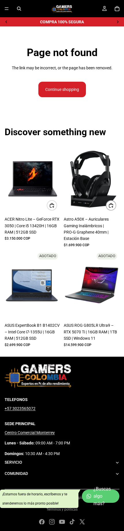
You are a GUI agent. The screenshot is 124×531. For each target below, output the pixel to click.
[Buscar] (19, 8)
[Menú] (6, 8)
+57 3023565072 (20, 408)
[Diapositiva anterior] (6, 22)
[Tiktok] (72, 521)
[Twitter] (82, 521)
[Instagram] (51, 521)
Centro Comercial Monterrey (30, 432)
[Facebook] (41, 521)
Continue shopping (62, 89)
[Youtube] (62, 521)
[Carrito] (117, 8)
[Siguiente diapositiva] (117, 22)
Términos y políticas (62, 509)
